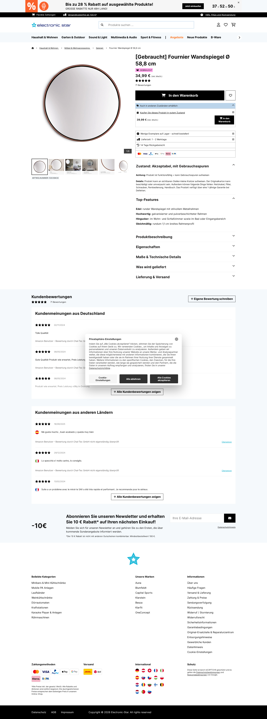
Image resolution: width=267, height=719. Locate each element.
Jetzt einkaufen (193, 6)
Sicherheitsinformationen (201, 622)
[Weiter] (239, 37)
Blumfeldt (140, 587)
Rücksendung (195, 607)
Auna (138, 582)
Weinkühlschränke (42, 597)
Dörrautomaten (40, 602)
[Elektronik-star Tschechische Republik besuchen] (149, 677)
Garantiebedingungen (199, 627)
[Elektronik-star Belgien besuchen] (162, 685)
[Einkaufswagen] (233, 25)
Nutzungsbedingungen (197, 675)
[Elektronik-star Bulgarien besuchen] (149, 685)
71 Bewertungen (143, 85)
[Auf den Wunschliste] (230, 95)
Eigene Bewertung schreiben (213, 298)
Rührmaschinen (40, 617)
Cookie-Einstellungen (199, 652)
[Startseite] (35, 48)
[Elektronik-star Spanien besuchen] (137, 677)
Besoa (138, 602)
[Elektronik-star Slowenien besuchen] (149, 692)
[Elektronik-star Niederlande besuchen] (137, 692)
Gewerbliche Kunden (199, 642)
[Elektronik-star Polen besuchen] (162, 677)
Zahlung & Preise (197, 597)
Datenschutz (39, 712)
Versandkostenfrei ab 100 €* (82, 14)
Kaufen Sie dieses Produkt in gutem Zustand (162, 112)
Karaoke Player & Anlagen (47, 612)
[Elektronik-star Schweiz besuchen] (149, 670)
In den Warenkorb (183, 95)
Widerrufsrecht (196, 617)
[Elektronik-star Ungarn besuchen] (156, 677)
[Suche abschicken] (102, 25)
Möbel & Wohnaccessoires (77, 48)
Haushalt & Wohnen (49, 48)
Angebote (176, 37)
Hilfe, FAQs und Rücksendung (220, 14)
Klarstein (140, 597)
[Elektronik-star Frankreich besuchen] (156, 670)
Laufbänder (38, 592)
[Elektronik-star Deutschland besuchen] (137, 670)
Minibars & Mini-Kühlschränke (49, 582)
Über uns (192, 582)
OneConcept (142, 612)
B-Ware (216, 37)
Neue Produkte (197, 37)
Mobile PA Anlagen (42, 587)
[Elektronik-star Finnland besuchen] (156, 685)
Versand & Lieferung (199, 592)
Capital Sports (143, 592)
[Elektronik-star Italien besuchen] (162, 670)
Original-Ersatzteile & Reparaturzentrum (210, 632)
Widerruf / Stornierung (200, 612)
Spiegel (100, 48)
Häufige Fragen (196, 587)
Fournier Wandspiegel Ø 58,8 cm (125, 48)
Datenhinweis (195, 647)
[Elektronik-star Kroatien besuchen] (137, 685)
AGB (53, 712)
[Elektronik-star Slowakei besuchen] (143, 677)
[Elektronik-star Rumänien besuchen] (143, 685)
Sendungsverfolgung (199, 602)
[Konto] (218, 25)
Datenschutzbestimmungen (208, 672)
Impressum (67, 712)
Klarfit (138, 607)
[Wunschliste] (226, 25)
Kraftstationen (40, 607)
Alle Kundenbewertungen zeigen (138, 391)
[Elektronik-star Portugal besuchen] (143, 692)
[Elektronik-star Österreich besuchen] (143, 670)
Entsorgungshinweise (199, 637)
